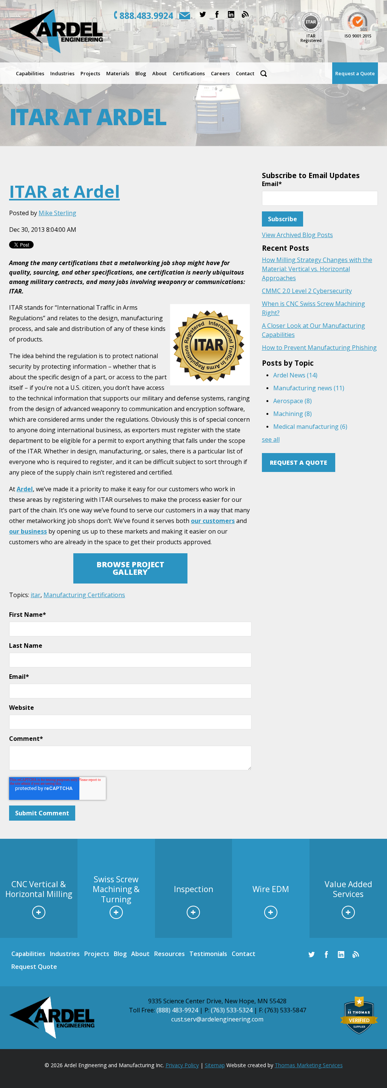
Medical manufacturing (310, 426)
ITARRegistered (311, 38)
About (140, 954)
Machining (292, 414)
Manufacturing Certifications (84, 595)
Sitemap (215, 1065)
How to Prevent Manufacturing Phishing (319, 347)
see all (271, 439)
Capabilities (28, 954)
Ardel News (295, 375)
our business (28, 531)
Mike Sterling (57, 213)
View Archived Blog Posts (297, 235)
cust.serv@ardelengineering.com (217, 1019)
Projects (96, 954)
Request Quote (34, 966)
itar (35, 595)
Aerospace (292, 401)
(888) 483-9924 (177, 1010)
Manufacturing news (308, 388)
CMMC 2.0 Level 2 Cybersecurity (307, 291)
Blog (120, 954)
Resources (169, 954)
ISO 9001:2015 (358, 36)
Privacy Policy (182, 1065)
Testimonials (208, 954)
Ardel (25, 489)
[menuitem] (30, 73)
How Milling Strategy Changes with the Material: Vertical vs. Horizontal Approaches (317, 269)
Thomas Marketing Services (309, 1065)
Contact (243, 954)
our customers (213, 521)
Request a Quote (298, 462)
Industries (65, 954)
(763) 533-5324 (231, 1010)
